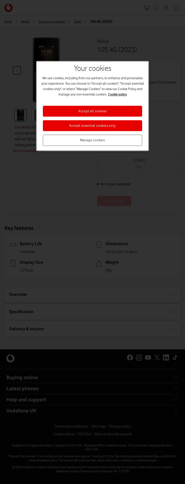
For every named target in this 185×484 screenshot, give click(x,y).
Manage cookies (92, 140)
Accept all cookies (92, 111)
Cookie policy (117, 94)
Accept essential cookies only (92, 126)
